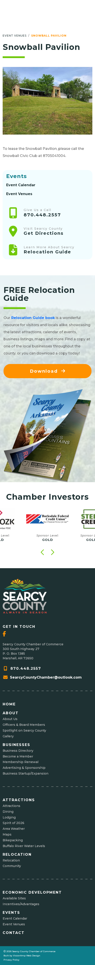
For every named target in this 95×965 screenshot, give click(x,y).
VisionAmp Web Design (26, 955)
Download (44, 371)
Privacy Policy (11, 959)
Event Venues (15, 35)
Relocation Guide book (33, 318)
